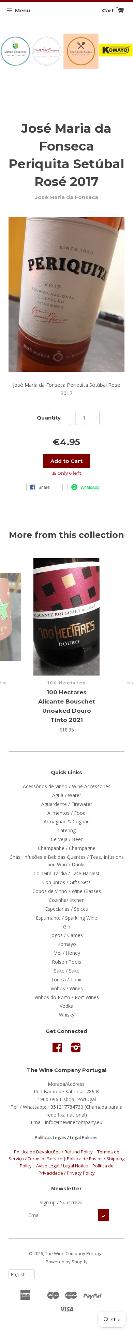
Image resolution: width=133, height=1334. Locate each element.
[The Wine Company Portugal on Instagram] (76, 1050)
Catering (66, 830)
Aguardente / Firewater (66, 804)
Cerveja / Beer (67, 839)
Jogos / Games (66, 935)
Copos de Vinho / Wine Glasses (66, 891)
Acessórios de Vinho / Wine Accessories (66, 786)
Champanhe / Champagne (66, 848)
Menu (22, 10)
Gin (66, 926)
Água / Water (66, 795)
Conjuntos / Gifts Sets (66, 882)
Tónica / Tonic (67, 979)
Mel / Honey (66, 953)
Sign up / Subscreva (61, 1202)
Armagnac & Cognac (66, 821)
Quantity (49, 417)
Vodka (66, 1006)
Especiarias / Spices (66, 909)
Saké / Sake (66, 970)
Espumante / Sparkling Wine (66, 917)
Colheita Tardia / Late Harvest (66, 873)
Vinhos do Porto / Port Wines (66, 997)
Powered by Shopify (67, 1262)
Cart (108, 10)
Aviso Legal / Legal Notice (62, 1166)
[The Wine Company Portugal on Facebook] (57, 1050)
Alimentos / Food (66, 813)
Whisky (66, 1014)
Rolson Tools (66, 962)
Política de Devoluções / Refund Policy (53, 1152)
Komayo (66, 944)
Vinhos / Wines (66, 988)
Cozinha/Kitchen (67, 900)
